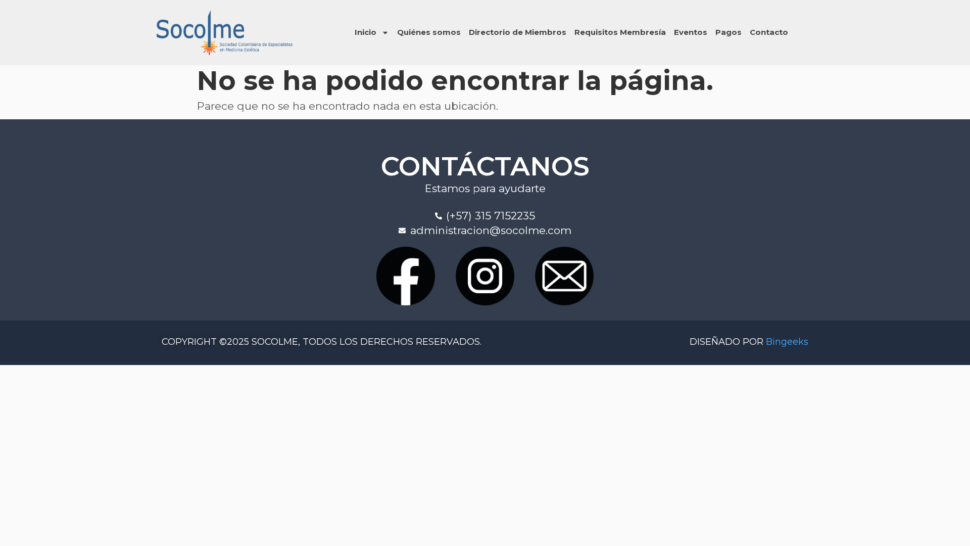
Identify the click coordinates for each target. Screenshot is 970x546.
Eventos (690, 32)
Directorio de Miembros (517, 32)
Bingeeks (787, 341)
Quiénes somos (429, 32)
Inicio (365, 32)
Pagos (728, 32)
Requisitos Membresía (620, 32)
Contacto (769, 32)
